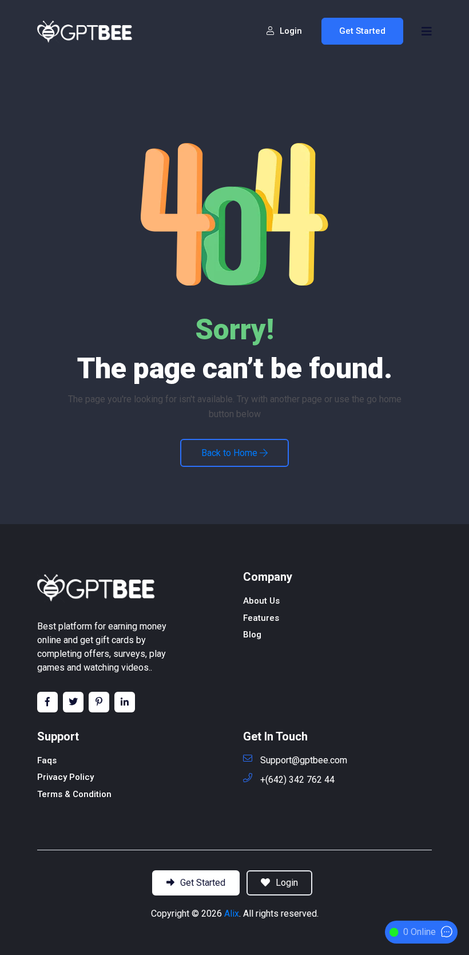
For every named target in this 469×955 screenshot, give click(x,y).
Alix (231, 913)
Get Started (362, 31)
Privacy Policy (65, 777)
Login (289, 31)
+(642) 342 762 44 (297, 779)
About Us (261, 601)
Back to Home (230, 452)
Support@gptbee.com (303, 760)
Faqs (47, 760)
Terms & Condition (74, 794)
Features (261, 618)
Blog (252, 634)
